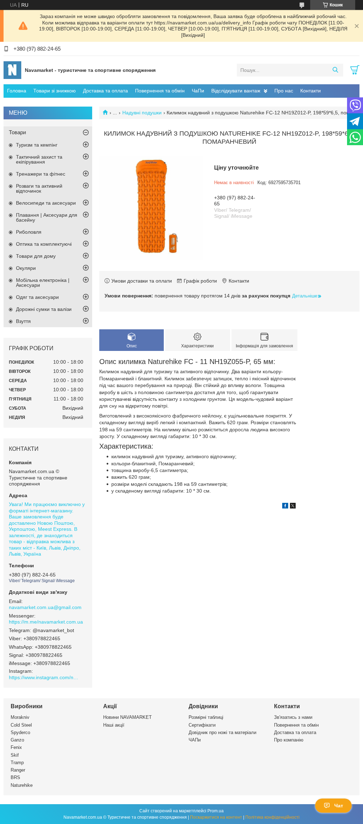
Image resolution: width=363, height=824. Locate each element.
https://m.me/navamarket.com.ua (46, 622)
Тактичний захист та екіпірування (39, 159)
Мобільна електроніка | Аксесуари (42, 282)
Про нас (283, 90)
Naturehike (22, 785)
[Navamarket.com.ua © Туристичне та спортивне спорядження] (12, 70)
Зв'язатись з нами (293, 717)
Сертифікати (202, 725)
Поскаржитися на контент (216, 817)
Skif (15, 755)
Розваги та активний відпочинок (39, 188)
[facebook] (285, 507)
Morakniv (20, 717)
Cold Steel (21, 725)
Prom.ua (215, 810)
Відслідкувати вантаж (235, 90)
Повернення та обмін (160, 90)
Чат (338, 805)
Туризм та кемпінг (36, 145)
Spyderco (20, 732)
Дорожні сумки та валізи (44, 309)
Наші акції (113, 725)
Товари (17, 132)
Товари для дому (36, 256)
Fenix (16, 747)
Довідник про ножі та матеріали (222, 732)
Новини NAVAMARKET (127, 717)
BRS (15, 777)
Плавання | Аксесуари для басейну (46, 217)
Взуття (23, 321)
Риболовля (28, 232)
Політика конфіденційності (272, 817)
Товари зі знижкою (54, 90)
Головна (16, 90)
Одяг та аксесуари (37, 297)
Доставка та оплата (105, 90)
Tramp (17, 762)
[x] (293, 507)
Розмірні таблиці (206, 717)
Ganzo (17, 740)
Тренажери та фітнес (40, 174)
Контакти (310, 90)
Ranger (18, 770)
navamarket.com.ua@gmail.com (45, 607)
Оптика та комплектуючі (44, 244)
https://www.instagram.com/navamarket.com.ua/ (44, 677)
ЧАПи (195, 740)
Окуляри (26, 268)
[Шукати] (335, 70)
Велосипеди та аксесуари (46, 203)
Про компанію (288, 740)
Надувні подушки (142, 112)
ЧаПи (198, 90)
